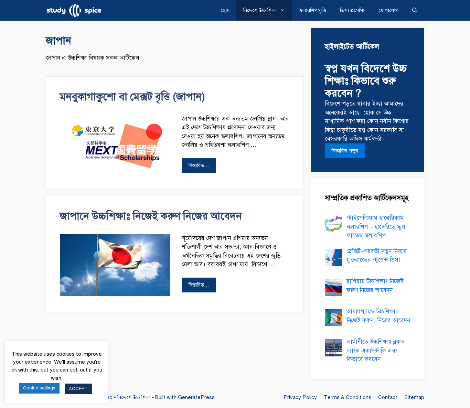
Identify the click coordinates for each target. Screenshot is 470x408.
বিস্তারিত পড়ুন (345, 151)
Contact (387, 397)
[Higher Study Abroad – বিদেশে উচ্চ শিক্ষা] (75, 10)
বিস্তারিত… (199, 165)
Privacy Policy (300, 397)
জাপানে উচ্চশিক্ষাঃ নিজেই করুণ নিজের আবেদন (151, 216)
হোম (225, 10)
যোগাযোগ (388, 10)
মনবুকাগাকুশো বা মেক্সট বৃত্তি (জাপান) (132, 96)
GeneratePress (196, 397)
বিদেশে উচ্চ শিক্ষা (260, 10)
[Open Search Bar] (414, 10)
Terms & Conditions (347, 397)
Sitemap (414, 397)
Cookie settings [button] (39, 388)
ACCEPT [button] (78, 388)
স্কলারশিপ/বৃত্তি (312, 10)
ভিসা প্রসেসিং (352, 10)
